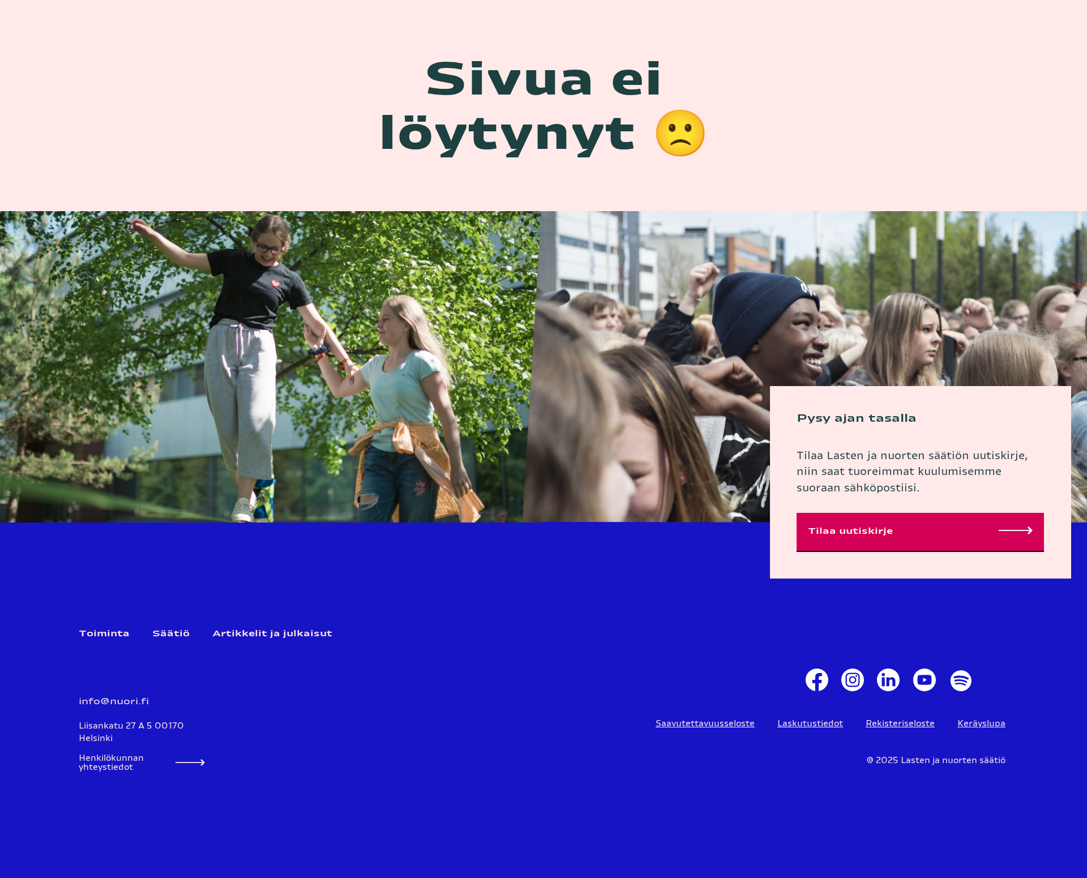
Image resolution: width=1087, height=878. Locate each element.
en (942, 31)
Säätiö (171, 633)
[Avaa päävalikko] (1061, 30)
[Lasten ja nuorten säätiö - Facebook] (816, 683)
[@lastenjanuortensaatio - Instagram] (852, 683)
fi (911, 31)
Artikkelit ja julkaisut (272, 633)
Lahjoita (1002, 31)
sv (926, 31)
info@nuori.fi (114, 701)
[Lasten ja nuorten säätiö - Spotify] (960, 683)
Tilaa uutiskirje (850, 531)
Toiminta (104, 633)
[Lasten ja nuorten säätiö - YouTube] (924, 683)
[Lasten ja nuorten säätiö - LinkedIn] (888, 683)
